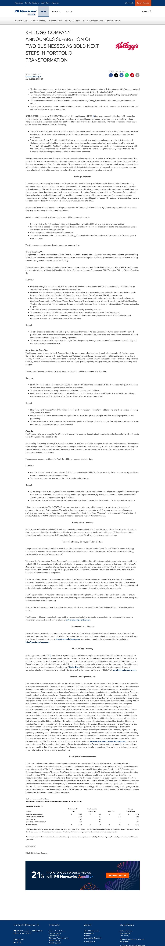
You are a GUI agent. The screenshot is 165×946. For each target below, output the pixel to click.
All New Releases (126, 931)
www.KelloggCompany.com (124, 670)
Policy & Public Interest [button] (93, 20)
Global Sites (89, 942)
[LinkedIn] (15, 942)
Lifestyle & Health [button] (72, 20)
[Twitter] (20, 942)
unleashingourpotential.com (78, 619)
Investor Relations (32, 3)
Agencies (55, 3)
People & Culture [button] (113, 20)
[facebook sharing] (111, 75)
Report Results (54, 940)
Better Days (74, 667)
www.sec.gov (95, 741)
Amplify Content (55, 943)
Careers (87, 935)
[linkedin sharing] (121, 75)
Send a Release (143, 3)
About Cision (89, 933)
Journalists (45, 3)
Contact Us (18, 939)
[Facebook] (18, 942)
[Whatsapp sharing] (127, 75)
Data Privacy (124, 935)
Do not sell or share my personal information (132, 940)
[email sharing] (137, 75)
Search (144, 11)
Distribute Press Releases (58, 938)
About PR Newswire (91, 931)
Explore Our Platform (57, 931)
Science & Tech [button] (55, 20)
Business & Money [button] (38, 20)
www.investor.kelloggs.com (114, 741)
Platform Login (125, 933)
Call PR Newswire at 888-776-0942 (29, 931)
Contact (69, 11)
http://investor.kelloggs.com (68, 639)
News (43, 11)
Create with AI (54, 935)
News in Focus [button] (21, 20)
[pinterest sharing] (132, 75)
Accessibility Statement (92, 938)
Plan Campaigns (55, 933)
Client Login (129, 3)
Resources (19, 3)
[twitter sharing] (116, 75)
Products (56, 11)
